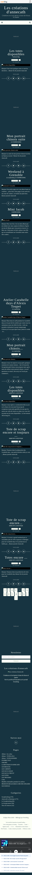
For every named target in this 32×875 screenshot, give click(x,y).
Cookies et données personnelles (15, 828)
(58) (8, 803)
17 (12, 594)
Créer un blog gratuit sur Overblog (10, 824)
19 (20, 594)
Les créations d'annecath (16, 9)
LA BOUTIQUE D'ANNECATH (11, 764)
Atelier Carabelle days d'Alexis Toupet (16, 303)
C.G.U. (12, 826)
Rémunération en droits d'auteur (22, 826)
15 (5, 594)
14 (27, 590)
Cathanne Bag (16, 57)
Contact (25, 824)
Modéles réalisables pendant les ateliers (13, 782)
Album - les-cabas (7, 754)
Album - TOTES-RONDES (9, 758)
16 (9, 594)
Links (3, 779)
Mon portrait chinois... (16, 346)
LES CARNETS (6, 769)
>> (16, 598)
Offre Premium (4, 828)
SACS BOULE (6, 786)
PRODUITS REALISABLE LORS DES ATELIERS (16, 784)
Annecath (17, 679)
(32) (8, 805)
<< (5, 590)
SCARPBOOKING (16, 212)
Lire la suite (16, 74)
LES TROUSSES (6, 777)
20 (24, 594)
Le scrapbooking (10, 177)
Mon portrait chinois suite (16, 137)
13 (23, 590)
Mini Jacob (16, 209)
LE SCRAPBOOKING (16, 142)
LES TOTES (5, 775)
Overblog (26, 817)
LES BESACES (6, 767)
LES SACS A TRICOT (8, 773)
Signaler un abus (6, 826)
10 (12, 590)
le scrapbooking (16, 309)
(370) (7, 797)
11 (15, 590)
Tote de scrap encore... (16, 521)
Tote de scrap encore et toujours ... (16, 432)
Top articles (20, 824)
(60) (8, 801)
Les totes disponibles (16, 52)
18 (16, 594)
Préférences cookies (27, 828)
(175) (10, 799)
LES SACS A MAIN (7, 771)
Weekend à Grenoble (16, 173)
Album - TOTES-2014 (8, 756)
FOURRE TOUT (6, 760)
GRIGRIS (4, 762)
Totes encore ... (16, 557)
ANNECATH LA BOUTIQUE (16, 393)
